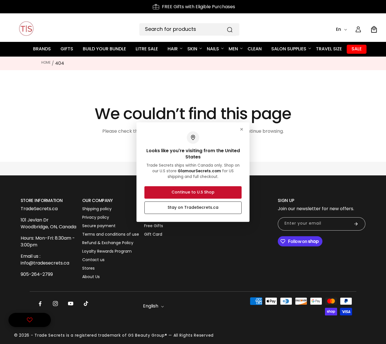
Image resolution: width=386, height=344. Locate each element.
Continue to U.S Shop (193, 192)
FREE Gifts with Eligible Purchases (198, 6)
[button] (374, 29)
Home (46, 62)
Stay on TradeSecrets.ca (193, 207)
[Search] (230, 29)
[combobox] (189, 29)
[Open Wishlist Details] (29, 320)
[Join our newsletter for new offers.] (356, 224)
